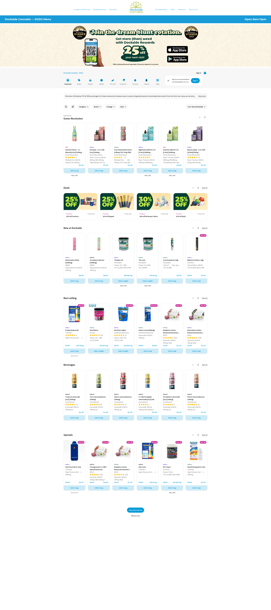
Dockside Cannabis (136, 7)
